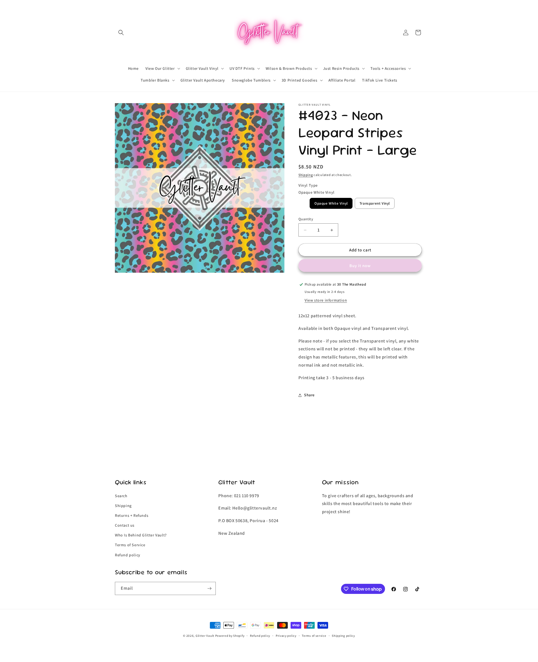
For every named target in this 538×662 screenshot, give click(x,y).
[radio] (331, 203)
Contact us (124, 525)
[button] (121, 32)
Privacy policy (286, 636)
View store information (326, 300)
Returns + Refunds (131, 515)
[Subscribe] (209, 588)
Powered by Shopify (230, 636)
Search (121, 495)
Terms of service (314, 636)
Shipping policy (343, 636)
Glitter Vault (205, 636)
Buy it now (360, 265)
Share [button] (309, 394)
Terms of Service (130, 544)
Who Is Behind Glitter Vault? (141, 535)
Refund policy (127, 554)
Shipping (305, 175)
